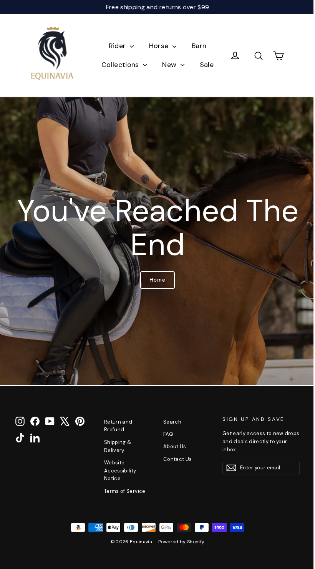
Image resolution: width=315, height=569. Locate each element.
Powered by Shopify (181, 542)
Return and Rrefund (118, 426)
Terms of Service (125, 491)
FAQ (168, 434)
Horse (160, 45)
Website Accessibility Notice (120, 470)
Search (172, 422)
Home (157, 280)
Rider (118, 45)
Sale (207, 64)
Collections (121, 64)
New (170, 64)
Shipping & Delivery (117, 446)
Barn (199, 45)
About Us (174, 446)
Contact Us (177, 459)
